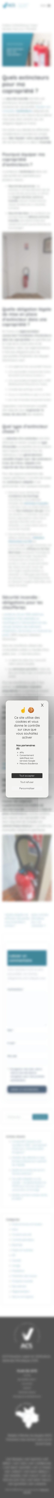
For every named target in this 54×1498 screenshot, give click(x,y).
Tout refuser (27, 782)
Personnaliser (26, 788)
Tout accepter (26, 775)
